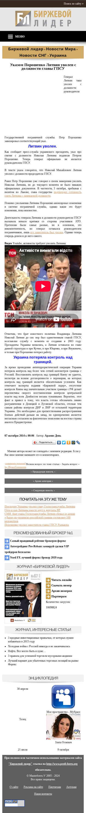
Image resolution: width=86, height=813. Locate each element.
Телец (22, 719)
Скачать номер (61, 585)
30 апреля (22, 688)
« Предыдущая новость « (43, 471)
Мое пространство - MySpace (63, 712)
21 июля (23, 749)
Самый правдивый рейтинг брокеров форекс (37, 540)
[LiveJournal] (78, 442)
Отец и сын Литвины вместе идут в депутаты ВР (32, 510)
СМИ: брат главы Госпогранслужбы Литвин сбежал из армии (40, 513)
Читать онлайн (61, 580)
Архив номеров (61, 591)
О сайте (14, 787)
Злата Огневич (63, 742)
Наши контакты (43, 793)
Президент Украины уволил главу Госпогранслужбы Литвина (40, 506)
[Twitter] (63, 442)
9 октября (63, 749)
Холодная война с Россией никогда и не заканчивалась (39, 646)
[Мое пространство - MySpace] (63, 708)
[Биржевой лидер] (43, 27)
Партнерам (59, 596)
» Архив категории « (43, 481)
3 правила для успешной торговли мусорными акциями (40, 655)
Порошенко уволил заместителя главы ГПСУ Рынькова (37, 524)
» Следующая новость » (43, 490)
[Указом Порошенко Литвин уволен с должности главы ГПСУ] (33, 132)
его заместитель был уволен (46, 232)
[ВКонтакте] (59, 442)
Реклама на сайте (33, 787)
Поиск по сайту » (73, 3)
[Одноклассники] (68, 442)
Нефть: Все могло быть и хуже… (27, 651)
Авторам (71, 787)
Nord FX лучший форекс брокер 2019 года (35, 557)
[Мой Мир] (73, 442)
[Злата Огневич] (63, 738)
